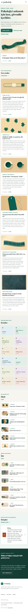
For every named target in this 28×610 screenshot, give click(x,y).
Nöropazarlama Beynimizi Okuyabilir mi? (13, 215)
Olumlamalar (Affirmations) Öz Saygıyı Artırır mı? (17, 473)
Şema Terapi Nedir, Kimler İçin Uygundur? (16, 505)
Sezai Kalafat (10, 607)
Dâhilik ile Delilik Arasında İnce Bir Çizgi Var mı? (12, 138)
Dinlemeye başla (18, 30)
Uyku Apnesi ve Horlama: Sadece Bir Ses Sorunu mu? (18, 497)
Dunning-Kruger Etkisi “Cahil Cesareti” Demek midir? (16, 489)
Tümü (2, 399)
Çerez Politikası (4, 604)
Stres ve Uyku (6, 95)
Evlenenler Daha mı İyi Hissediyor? (13, 58)
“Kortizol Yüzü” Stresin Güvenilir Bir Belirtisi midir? (13, 98)
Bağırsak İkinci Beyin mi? (15, 430)
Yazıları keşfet (5, 30)
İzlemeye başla (4, 34)
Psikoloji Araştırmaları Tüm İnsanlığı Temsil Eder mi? (18, 414)
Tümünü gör (4, 75)
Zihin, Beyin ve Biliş (7, 291)
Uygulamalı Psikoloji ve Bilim (10, 212)
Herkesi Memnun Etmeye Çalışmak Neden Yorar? (17, 438)
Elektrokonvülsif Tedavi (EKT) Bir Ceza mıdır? (13, 255)
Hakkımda (3, 594)
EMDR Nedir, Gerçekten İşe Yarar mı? (17, 446)
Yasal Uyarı (9, 594)
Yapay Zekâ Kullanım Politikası (7, 602)
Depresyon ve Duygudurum (9, 252)
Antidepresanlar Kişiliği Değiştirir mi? (17, 422)
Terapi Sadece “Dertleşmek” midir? (12, 176)
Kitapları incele (4, 522)
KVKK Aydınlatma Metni (18, 602)
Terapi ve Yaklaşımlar (8, 174)
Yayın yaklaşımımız (7, 572)
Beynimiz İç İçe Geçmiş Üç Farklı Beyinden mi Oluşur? (11, 294)
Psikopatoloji (6, 134)
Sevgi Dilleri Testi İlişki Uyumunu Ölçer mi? (17, 465)
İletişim (14, 594)
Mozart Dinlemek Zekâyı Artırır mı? (18, 481)
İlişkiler (4, 55)
